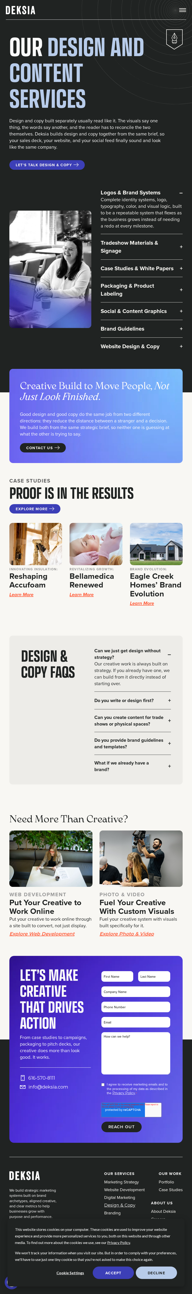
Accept (113, 1273)
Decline (156, 1273)
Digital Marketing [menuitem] (119, 1197)
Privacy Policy (118, 1242)
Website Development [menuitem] (124, 1190)
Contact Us (39, 448)
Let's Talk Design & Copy (44, 165)
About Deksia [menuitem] (163, 1211)
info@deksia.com (48, 1087)
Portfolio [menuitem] (166, 1182)
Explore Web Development (41, 934)
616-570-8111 (41, 1078)
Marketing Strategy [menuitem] (121, 1182)
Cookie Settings (70, 1273)
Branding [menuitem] (112, 1213)
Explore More (32, 509)
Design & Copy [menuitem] (119, 1205)
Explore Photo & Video (127, 934)
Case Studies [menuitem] (171, 1190)
